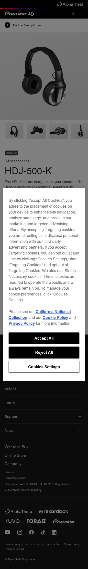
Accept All (44, 338)
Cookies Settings (44, 366)
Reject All (44, 352)
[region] (44, 284)
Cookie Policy (55, 317)
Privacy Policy (22, 323)
